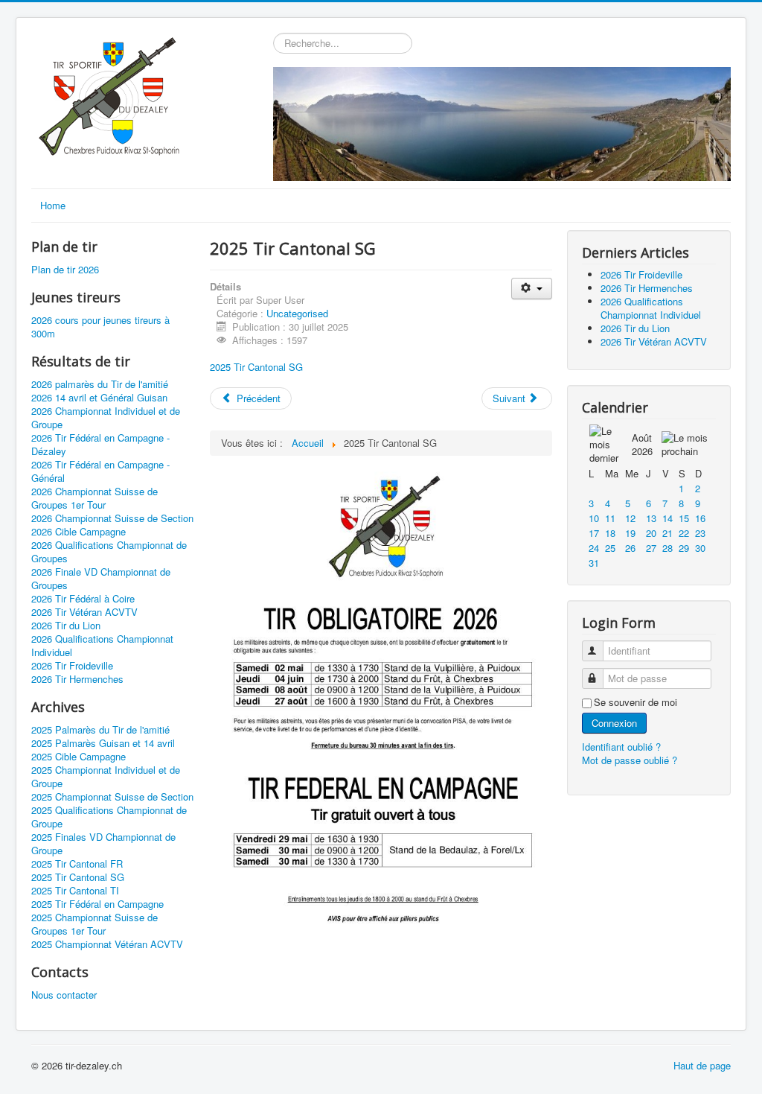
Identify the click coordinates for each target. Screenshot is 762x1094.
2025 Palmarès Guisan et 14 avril (103, 743)
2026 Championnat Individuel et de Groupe (105, 417)
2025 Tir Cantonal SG (77, 877)
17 (594, 533)
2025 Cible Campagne (78, 756)
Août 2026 (642, 444)
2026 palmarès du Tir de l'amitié (99, 384)
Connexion (614, 723)
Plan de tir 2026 (65, 269)
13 (651, 518)
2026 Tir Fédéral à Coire (83, 598)
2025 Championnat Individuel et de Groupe (105, 776)
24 (594, 548)
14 (667, 518)
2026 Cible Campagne (78, 531)
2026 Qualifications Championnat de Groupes (109, 551)
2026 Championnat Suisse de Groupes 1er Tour (94, 498)
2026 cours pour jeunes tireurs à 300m (100, 327)
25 (610, 548)
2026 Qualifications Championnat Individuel (102, 645)
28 (667, 548)
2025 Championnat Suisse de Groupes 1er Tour (94, 924)
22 (684, 533)
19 (630, 533)
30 (700, 548)
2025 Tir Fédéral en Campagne (97, 904)
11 (610, 518)
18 (610, 533)
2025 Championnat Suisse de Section (112, 797)
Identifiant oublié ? (621, 747)
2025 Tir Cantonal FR (77, 864)
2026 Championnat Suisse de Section (112, 518)
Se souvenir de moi (635, 702)
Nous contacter (64, 995)
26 (630, 548)
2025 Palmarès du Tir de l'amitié (100, 730)
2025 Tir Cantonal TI (75, 890)
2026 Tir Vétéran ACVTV (84, 612)
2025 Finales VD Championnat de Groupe (103, 843)
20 (651, 533)
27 (651, 548)
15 (684, 518)
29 (684, 548)
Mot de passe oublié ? (629, 760)
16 (700, 518)
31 (594, 563)
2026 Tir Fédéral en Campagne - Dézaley (100, 444)
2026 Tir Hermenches (77, 679)
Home (52, 205)
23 (700, 533)
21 (667, 533)
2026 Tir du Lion (65, 625)
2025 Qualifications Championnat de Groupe (109, 817)
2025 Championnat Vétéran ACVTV (107, 944)
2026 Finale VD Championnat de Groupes (100, 578)
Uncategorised (297, 313)
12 (630, 518)
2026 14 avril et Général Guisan (99, 397)
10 (594, 518)
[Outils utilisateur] (531, 288)
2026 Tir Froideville (72, 665)
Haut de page (702, 1065)
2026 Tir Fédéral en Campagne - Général (100, 471)
